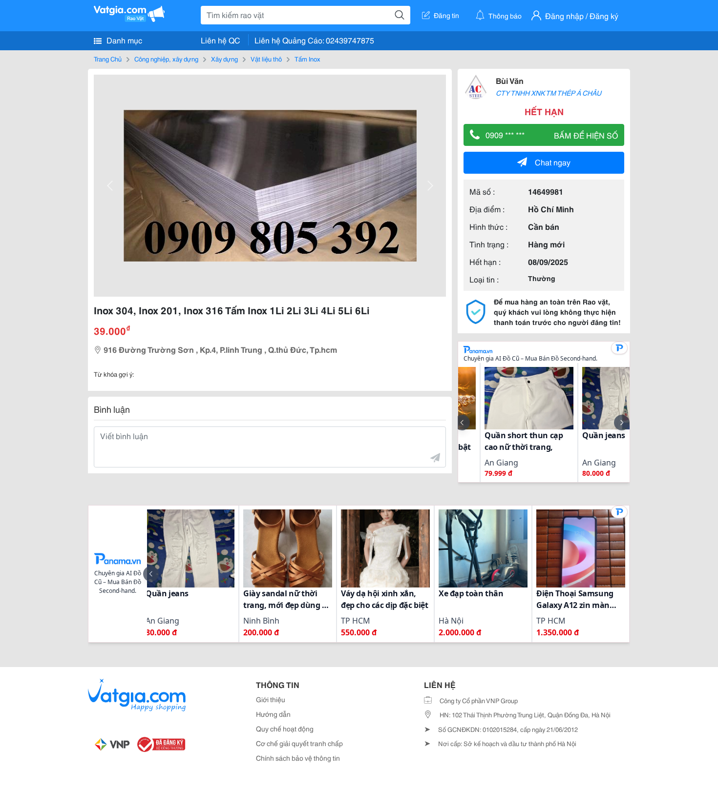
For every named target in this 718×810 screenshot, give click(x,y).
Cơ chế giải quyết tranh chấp (299, 743)
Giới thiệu (270, 699)
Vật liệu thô (266, 58)
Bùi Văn (510, 80)
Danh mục (123, 39)
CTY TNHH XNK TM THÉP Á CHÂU (548, 93)
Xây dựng (224, 58)
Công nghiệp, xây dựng (166, 58)
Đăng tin (446, 15)
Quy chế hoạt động (285, 728)
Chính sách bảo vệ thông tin (298, 758)
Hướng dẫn (273, 714)
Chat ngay (552, 161)
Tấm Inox (307, 58)
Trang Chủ (108, 58)
